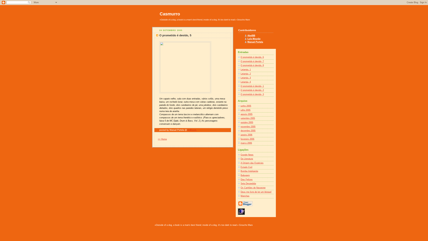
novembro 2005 (248, 127)
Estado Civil (246, 167)
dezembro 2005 (248, 131)
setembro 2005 (248, 118)
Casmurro (170, 13)
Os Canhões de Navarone (253, 188)
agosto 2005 (246, 114)
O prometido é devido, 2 (252, 90)
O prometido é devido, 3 (252, 94)
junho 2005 (246, 106)
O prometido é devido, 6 (252, 57)
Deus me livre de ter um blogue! (256, 192)
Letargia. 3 (246, 78)
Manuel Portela (255, 42)
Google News (247, 155)
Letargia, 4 (246, 82)
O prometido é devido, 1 (252, 86)
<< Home (162, 139)
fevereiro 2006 (247, 139)
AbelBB (251, 35)
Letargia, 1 (246, 69)
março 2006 (246, 143)
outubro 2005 (247, 122)
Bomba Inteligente (249, 171)
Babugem (245, 175)
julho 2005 (245, 110)
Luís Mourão (253, 39)
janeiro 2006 (246, 135)
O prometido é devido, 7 (252, 61)
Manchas (245, 196)
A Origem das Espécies (252, 163)
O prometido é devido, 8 (252, 65)
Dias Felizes (247, 179)
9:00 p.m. (192, 130)
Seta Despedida (248, 183)
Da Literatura (247, 159)
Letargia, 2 (246, 74)
